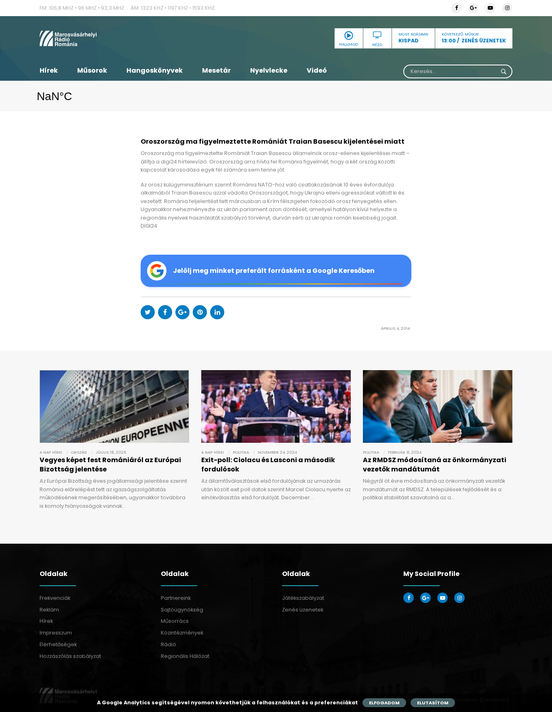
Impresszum (56, 632)
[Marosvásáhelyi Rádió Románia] (114, 38)
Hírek (49, 70)
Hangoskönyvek (154, 70)
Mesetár (216, 70)
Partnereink (176, 598)
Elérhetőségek (58, 644)
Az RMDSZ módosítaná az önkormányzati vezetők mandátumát (434, 464)
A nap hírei (51, 452)
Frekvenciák (55, 598)
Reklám (49, 609)
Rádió (168, 644)
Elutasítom (433, 702)
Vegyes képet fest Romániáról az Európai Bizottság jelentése (110, 464)
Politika (241, 452)
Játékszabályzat (303, 598)
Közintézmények (182, 632)
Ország (79, 452)
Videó (317, 70)
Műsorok (92, 70)
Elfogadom (384, 702)
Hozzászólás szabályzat (70, 656)
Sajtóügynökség (182, 609)
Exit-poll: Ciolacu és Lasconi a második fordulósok (268, 464)
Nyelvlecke (268, 70)
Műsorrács (175, 621)
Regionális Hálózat (185, 656)
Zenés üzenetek (302, 609)
